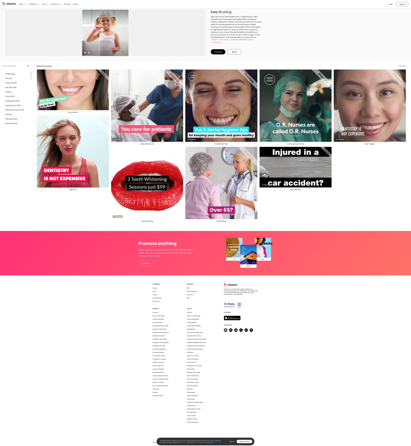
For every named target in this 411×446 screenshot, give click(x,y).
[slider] (84, 49)
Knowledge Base (192, 291)
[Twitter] (241, 330)
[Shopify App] (241, 318)
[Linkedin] (246, 330)
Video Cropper (191, 415)
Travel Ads (156, 389)
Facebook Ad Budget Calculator (196, 342)
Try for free (146, 263)
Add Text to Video (192, 385)
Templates (33, 4)
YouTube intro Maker (159, 356)
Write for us (156, 301)
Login (391, 4)
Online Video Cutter (193, 375)
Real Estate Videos (158, 372)
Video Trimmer (191, 405)
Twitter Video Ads (158, 365)
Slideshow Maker (192, 419)
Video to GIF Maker (192, 359)
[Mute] (89, 53)
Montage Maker (192, 412)
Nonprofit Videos (158, 395)
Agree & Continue (244, 441)
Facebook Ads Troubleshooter (196, 346)
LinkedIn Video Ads (158, 362)
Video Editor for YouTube (194, 365)
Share (234, 52)
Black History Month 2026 (14, 110)
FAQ (188, 288)
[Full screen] (126, 53)
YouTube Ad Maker (158, 352)
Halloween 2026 (11, 119)
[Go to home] (10, 4)
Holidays (8, 92)
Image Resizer (191, 329)
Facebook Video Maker (159, 329)
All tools (189, 312)
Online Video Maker (193, 319)
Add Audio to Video (193, 382)
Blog (188, 298)
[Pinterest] (251, 330)
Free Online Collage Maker (195, 332)
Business (155, 392)
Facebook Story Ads (159, 336)
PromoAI (67, 4)
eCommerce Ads (157, 322)
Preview (73, 87)
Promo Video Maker (159, 316)
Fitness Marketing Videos (160, 375)
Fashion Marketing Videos (160, 379)
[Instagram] (239, 305)
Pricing (75, 4)
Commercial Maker (158, 319)
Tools (44, 4)
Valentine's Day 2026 (13, 105)
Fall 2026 (8, 114)
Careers (155, 294)
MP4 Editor (190, 352)
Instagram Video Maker (160, 339)
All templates (10, 74)
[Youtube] (236, 330)
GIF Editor (190, 389)
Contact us (190, 294)
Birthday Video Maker (193, 372)
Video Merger (191, 392)
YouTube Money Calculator (195, 349)
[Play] (85, 53)
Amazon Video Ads (158, 369)
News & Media (157, 298)
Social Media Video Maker (160, 326)
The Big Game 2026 (12, 101)
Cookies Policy (217, 442)
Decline (232, 441)
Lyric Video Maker (192, 379)
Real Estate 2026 (11, 123)
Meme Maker (191, 369)
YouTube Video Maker (159, 349)
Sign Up (402, 4)
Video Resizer (191, 399)
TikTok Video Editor (193, 422)
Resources (55, 4)
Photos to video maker (193, 316)
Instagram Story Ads (159, 346)
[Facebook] (229, 305)
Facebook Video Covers (194, 336)
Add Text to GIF (191, 362)
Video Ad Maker (192, 322)
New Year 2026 (10, 87)
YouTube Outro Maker (159, 359)
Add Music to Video (193, 356)
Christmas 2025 (11, 83)
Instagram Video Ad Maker (161, 342)
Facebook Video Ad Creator (161, 332)
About (154, 291)
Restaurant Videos (158, 382)
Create (20, 4)
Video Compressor (192, 395)
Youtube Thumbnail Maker (195, 402)
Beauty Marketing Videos (160, 385)
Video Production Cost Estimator (197, 339)
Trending (8, 78)
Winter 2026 (10, 96)
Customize (218, 52)
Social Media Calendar (194, 326)
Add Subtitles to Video (193, 409)
